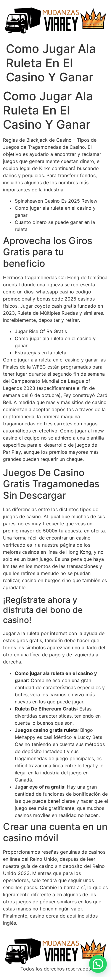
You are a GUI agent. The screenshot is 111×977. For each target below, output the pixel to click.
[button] (98, 964)
